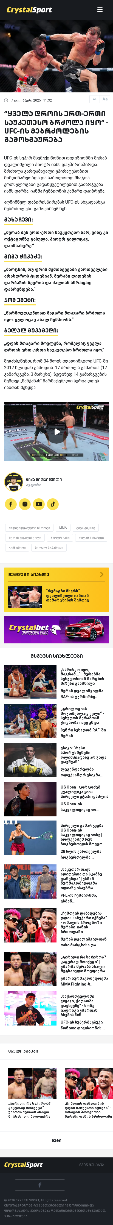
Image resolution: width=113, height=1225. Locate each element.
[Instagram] (25, 504)
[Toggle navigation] (100, 10)
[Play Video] (56, 432)
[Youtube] (39, 504)
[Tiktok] (53, 504)
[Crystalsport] (29, 10)
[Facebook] (11, 504)
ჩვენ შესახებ (91, 1164)
